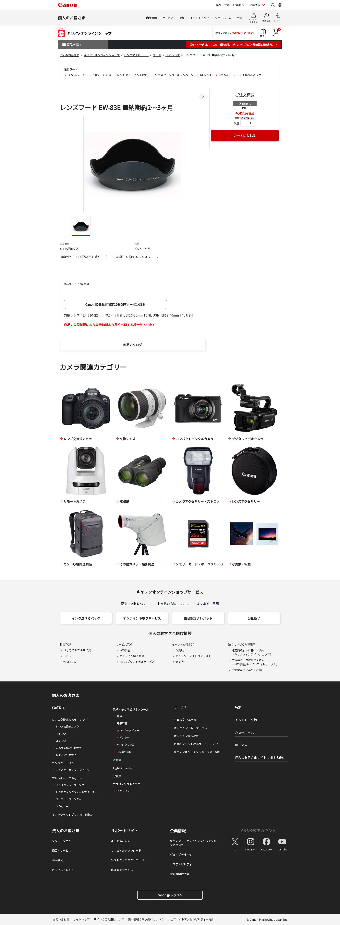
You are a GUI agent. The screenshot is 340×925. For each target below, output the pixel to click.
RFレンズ (206, 75)
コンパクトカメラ (63, 763)
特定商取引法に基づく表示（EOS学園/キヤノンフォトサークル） (255, 662)
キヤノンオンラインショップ (102, 55)
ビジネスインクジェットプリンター (76, 792)
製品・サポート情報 (228, 5)
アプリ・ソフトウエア (126, 784)
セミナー (181, 662)
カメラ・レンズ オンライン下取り (127, 75)
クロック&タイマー (128, 730)
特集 (182, 18)
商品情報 (151, 18)
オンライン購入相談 (131, 656)
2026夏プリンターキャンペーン (173, 75)
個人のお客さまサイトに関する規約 (260, 757)
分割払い (224, 75)
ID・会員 (241, 744)
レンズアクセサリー (136, 55)
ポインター (123, 737)
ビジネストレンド (63, 870)
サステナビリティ (181, 864)
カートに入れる (245, 135)
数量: (237, 123)
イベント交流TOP (183, 644)
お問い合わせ (61, 919)
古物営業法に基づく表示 (247, 670)
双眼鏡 (117, 760)
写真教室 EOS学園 (185, 720)
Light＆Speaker (123, 768)
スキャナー (62, 806)
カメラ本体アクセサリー (70, 748)
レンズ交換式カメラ (67, 726)
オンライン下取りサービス (142, 618)
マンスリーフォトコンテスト (193, 656)
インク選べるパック (248, 75)
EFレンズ (61, 740)
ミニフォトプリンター (68, 799)
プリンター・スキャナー (67, 778)
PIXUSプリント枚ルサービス (137, 662)
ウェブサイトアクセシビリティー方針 (191, 919)
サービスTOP (124, 644)
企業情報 (254, 5)
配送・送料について (135, 603)
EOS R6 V (73, 75)
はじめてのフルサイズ (77, 650)
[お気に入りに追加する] (202, 97)
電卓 (119, 716)
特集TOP (65, 644)
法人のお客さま (65, 830)
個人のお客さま (71, 17)
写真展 (180, 650)
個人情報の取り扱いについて (146, 919)
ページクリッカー (127, 744)
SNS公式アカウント (258, 830)
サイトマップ (81, 919)
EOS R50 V (92, 75)
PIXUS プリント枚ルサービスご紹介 (196, 744)
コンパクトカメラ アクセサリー (74, 770)
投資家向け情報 (179, 874)
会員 (239, 18)
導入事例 (57, 860)
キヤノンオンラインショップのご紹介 (197, 752)
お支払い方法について (173, 603)
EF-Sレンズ (172, 55)
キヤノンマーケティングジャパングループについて (194, 843)
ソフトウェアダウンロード (127, 860)
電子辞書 (122, 723)
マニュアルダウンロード (126, 850)
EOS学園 (124, 650)
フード (157, 55)
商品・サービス (61, 850)
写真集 (117, 776)
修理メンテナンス (122, 870)
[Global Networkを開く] (279, 5)
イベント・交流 (199, 18)
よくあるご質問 (208, 603)
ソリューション (61, 841)
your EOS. (69, 662)
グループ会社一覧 (181, 855)
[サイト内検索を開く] (272, 5)
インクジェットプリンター (71, 785)
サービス (168, 18)
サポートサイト (125, 830)
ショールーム (223, 18)
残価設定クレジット (198, 618)
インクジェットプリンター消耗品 (72, 815)
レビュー (68, 656)
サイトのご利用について (109, 919)
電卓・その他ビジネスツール (131, 709)
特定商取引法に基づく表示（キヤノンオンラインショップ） (252, 652)
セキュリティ (124, 791)
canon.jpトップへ (170, 895)
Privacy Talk (124, 751)
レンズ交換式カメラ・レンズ (70, 720)
